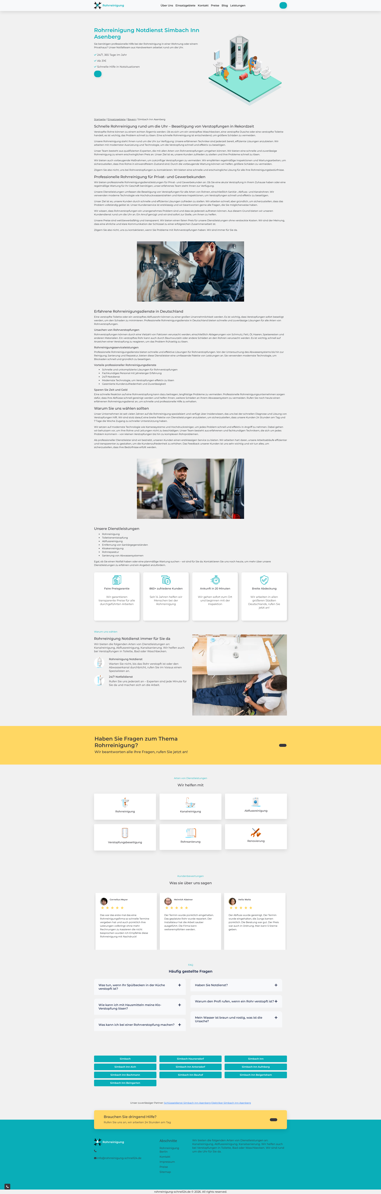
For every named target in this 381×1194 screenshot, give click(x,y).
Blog (225, 5)
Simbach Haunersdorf (190, 1058)
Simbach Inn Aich (125, 1066)
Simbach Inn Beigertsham (256, 1074)
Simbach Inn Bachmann (125, 1074)
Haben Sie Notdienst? (211, 985)
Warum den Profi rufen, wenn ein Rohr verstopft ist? (234, 1001)
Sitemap (165, 1172)
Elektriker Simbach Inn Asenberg (231, 1102)
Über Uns (167, 5)
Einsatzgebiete (185, 5)
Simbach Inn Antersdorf (190, 1066)
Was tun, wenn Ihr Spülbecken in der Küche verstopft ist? (132, 986)
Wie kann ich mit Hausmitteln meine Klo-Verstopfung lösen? (130, 1006)
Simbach (125, 1058)
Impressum (167, 1161)
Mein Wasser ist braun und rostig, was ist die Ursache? (228, 1019)
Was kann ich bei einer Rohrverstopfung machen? (136, 1025)
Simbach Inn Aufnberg (256, 1066)
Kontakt (203, 5)
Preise (215, 5)
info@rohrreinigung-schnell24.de (119, 1158)
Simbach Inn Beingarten (125, 1082)
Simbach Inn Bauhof (190, 1074)
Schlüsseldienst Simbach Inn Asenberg (187, 1102)
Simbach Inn (256, 1058)
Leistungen (237, 5)
